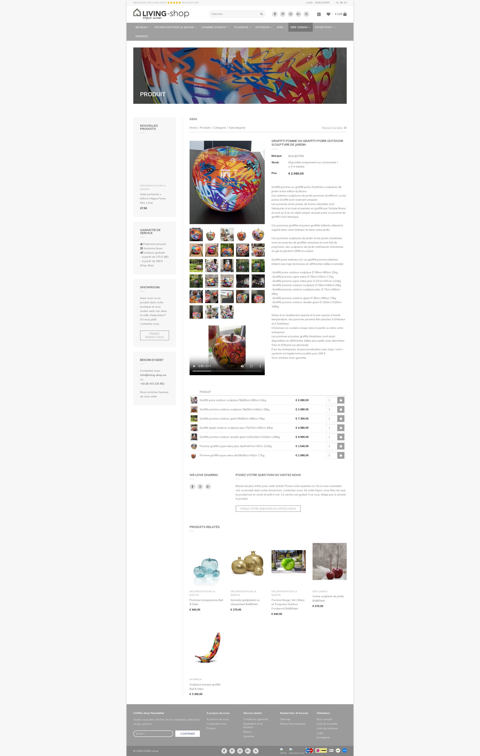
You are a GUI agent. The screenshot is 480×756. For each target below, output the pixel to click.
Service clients (252, 713)
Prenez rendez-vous (154, 335)
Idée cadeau (299, 27)
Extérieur (263, 27)
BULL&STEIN (296, 156)
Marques (142, 36)
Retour (247, 731)
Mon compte (324, 719)
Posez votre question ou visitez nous (268, 508)
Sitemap (285, 719)
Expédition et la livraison (252, 725)
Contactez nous (216, 723)
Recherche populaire (292, 723)
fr (341, 2)
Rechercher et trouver (294, 713)
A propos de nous (218, 713)
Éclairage (241, 27)
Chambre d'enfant (214, 27)
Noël (280, 27)
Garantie (248, 736)
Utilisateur (323, 713)
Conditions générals (255, 719)
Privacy (211, 728)
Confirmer (187, 733)
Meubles (141, 27)
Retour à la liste (332, 128)
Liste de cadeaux (327, 728)
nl (337, 2)
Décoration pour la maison (174, 27)
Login (309, 2)
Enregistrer (322, 2)
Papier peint (323, 27)
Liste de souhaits (327, 723)
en (345, 2)
